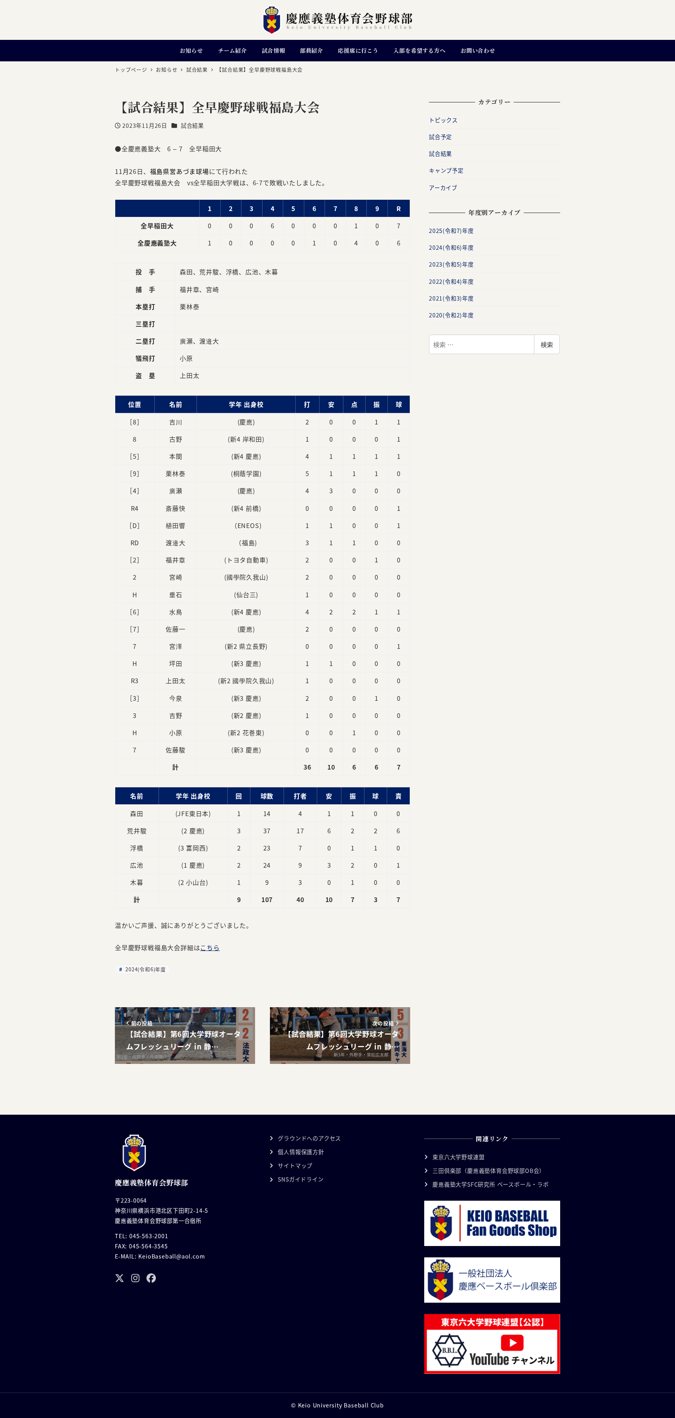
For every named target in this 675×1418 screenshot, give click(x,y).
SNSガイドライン (300, 1179)
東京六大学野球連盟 (458, 1157)
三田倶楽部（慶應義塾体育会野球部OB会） (488, 1171)
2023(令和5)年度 (451, 264)
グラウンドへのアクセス (309, 1138)
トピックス (443, 120)
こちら (210, 947)
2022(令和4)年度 (451, 281)
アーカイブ (443, 188)
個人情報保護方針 (301, 1152)
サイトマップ (295, 1165)
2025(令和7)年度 (451, 231)
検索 (547, 344)
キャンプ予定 (446, 170)
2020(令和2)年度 (451, 315)
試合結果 (192, 125)
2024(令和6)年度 (144, 969)
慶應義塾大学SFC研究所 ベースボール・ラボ (490, 1184)
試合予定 (440, 137)
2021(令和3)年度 (451, 298)
